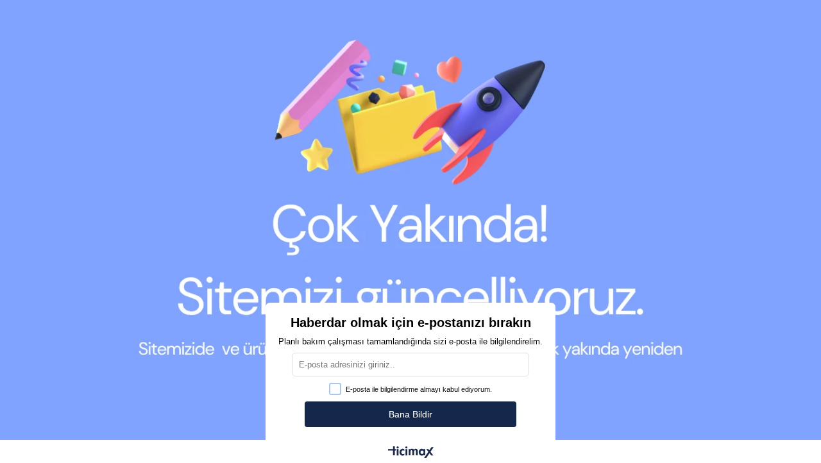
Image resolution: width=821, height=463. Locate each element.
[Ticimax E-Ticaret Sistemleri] (411, 453)
